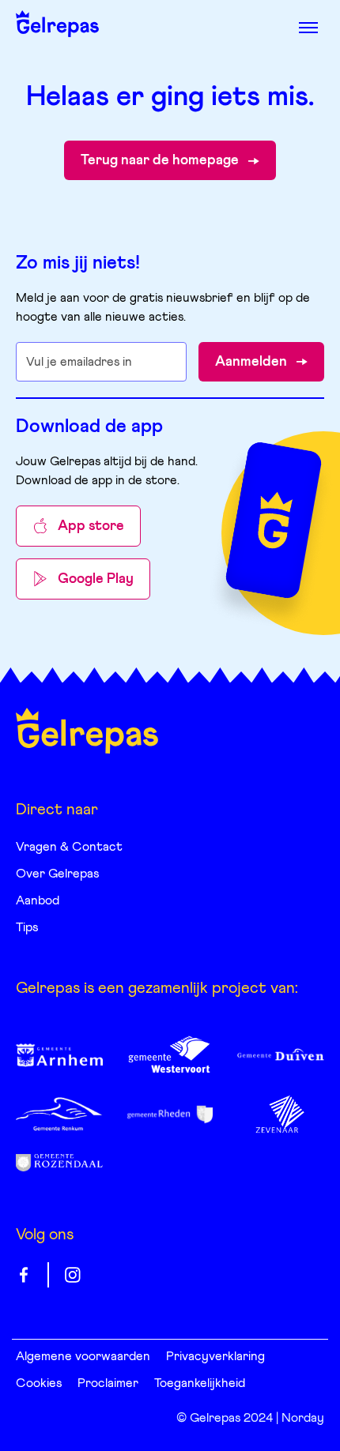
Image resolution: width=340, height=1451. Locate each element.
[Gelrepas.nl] (87, 731)
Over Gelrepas (57, 873)
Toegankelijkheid (199, 1383)
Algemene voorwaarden (83, 1356)
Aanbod (37, 900)
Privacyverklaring (215, 1356)
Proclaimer (107, 1383)
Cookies (39, 1383)
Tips (27, 927)
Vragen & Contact (69, 846)
